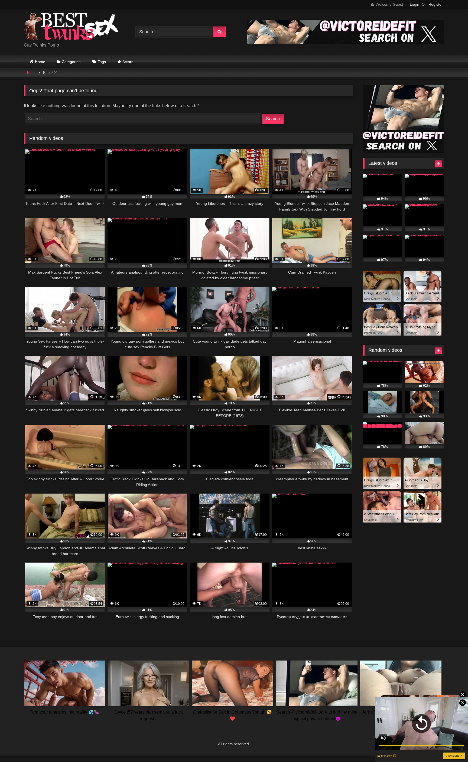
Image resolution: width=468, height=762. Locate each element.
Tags (102, 62)
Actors (127, 62)
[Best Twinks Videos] (71, 27)
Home (40, 62)
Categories (71, 62)
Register (435, 4)
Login (414, 4)
